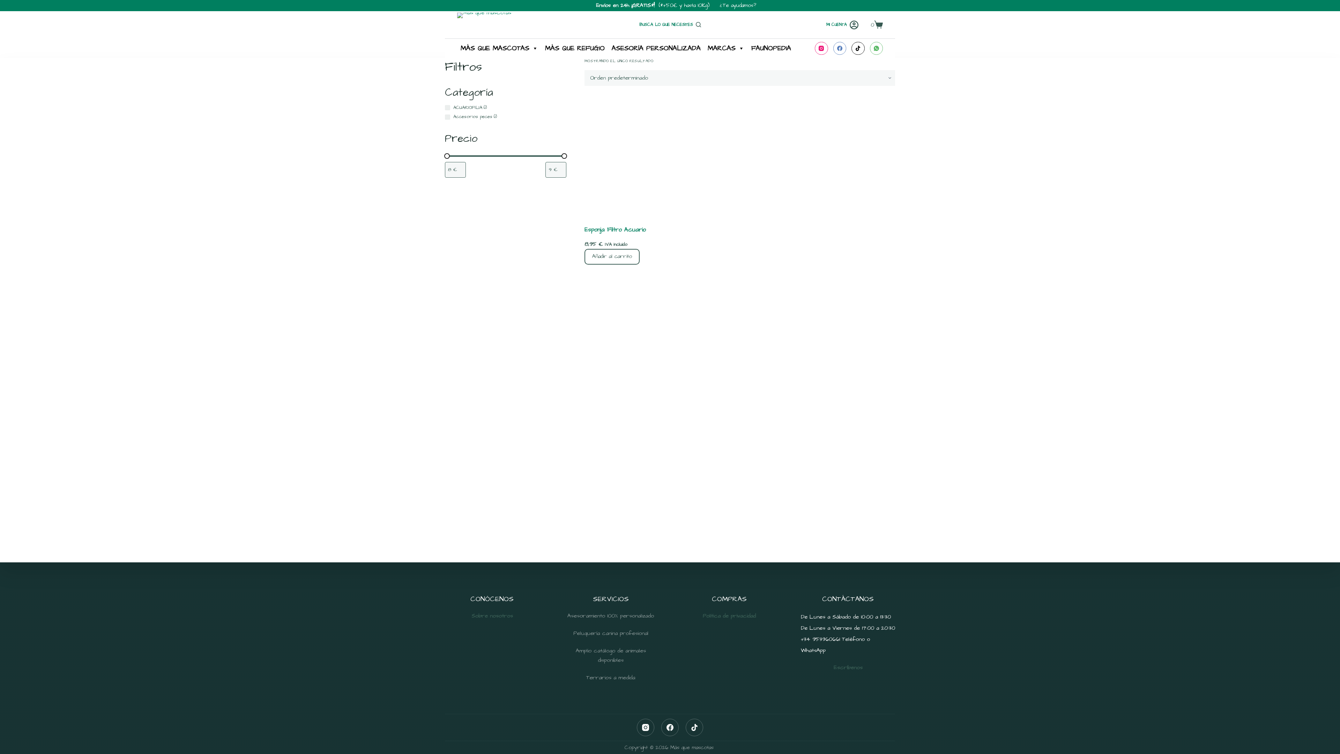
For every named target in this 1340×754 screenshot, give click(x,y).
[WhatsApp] (876, 48)
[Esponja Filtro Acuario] (740, 156)
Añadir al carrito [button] (612, 256)
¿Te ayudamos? (738, 5)
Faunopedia (771, 48)
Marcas (722, 48)
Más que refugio (575, 48)
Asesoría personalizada (656, 48)
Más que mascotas (495, 48)
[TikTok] (858, 48)
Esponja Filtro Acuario (615, 230)
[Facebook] (840, 48)
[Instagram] (821, 48)
